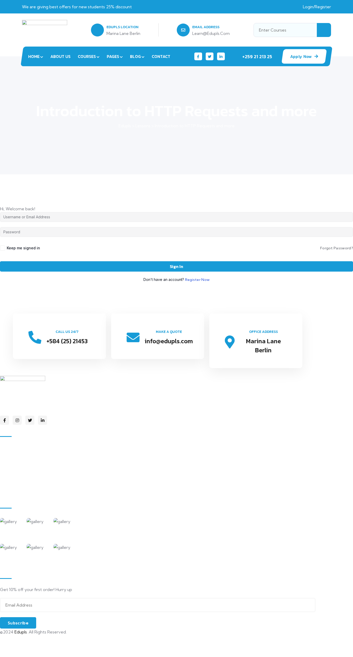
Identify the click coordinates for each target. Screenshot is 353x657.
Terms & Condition (18, 651)
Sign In (176, 266)
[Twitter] (209, 56)
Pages (113, 56)
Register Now (197, 279)
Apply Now (301, 56)
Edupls (20, 631)
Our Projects (17, 480)
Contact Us (16, 491)
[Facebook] (198, 56)
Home (34, 56)
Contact (161, 56)
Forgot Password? (336, 248)
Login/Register (317, 6)
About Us (60, 56)
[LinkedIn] (221, 56)
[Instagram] (17, 420)
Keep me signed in (23, 248)
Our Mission (16, 458)
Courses (87, 56)
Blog (135, 56)
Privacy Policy (13, 640)
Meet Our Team (21, 469)
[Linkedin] (42, 420)
